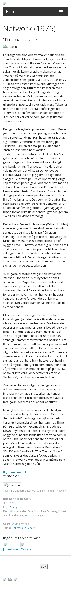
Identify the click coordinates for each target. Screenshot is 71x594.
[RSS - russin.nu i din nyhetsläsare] (15, 579)
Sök (43, 566)
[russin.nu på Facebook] (4, 579)
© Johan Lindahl (14, 472)
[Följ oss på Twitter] (10, 579)
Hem (10, 11)
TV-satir (30, 528)
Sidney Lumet (17, 507)
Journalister (19, 528)
